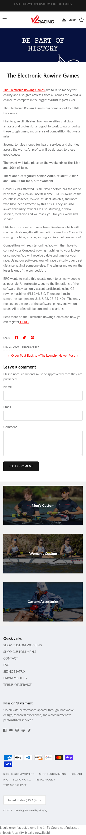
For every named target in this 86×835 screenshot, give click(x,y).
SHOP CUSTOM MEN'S (19, 651)
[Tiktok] (29, 730)
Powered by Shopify (36, 810)
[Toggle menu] (4, 19)
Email (7, 407)
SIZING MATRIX (14, 671)
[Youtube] (11, 730)
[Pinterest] (23, 730)
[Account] (63, 19)
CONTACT (10, 658)
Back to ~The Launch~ (42, 355)
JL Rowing (18, 810)
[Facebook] (4, 730)
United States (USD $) (22, 800)
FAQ (6, 665)
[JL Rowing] (42, 20)
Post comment (21, 466)
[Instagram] (17, 730)
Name (7, 387)
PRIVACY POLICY (15, 678)
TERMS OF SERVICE (17, 684)
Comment (10, 427)
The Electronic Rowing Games (24, 90)
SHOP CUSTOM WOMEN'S (22, 645)
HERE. (24, 322)
